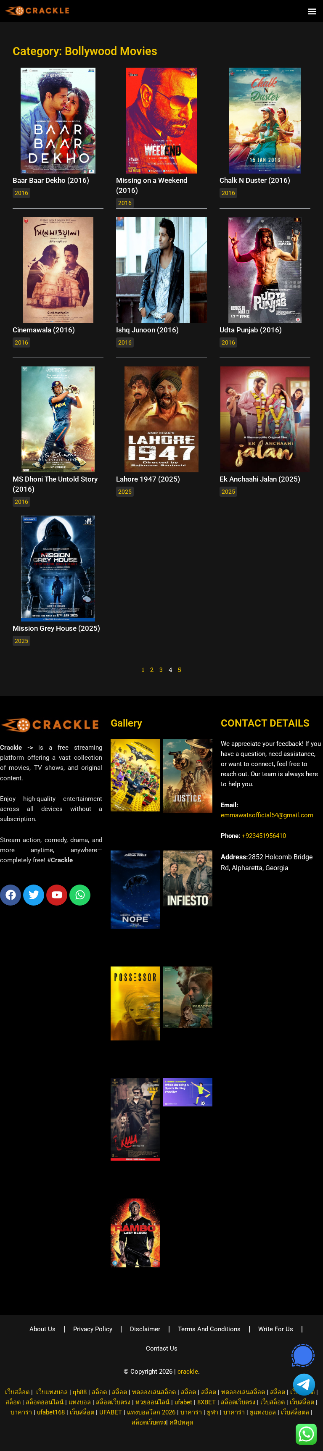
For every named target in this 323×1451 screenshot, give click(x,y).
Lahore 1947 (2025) (148, 479)
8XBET (206, 1402)
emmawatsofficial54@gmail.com (267, 815)
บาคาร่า (21, 1412)
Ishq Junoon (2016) (147, 330)
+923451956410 (264, 836)
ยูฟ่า (212, 1412)
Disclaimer (145, 1329)
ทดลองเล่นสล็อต (154, 1392)
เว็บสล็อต (17, 1392)
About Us (42, 1329)
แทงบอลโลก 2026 (151, 1412)
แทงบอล (80, 1402)
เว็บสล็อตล (295, 1412)
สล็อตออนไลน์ (45, 1402)
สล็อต (99, 1392)
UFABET (110, 1412)
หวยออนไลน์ (152, 1402)
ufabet (183, 1402)
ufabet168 (51, 1412)
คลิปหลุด (181, 1422)
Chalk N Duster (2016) (255, 180)
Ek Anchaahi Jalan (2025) (260, 479)
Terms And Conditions (209, 1329)
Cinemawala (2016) (44, 330)
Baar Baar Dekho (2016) (51, 180)
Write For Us (275, 1329)
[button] (312, 11)
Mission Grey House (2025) (56, 628)
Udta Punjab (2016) (251, 330)
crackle (187, 1371)
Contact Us (161, 1348)
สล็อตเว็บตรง (113, 1402)
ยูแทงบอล (263, 1412)
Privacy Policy (92, 1329)
